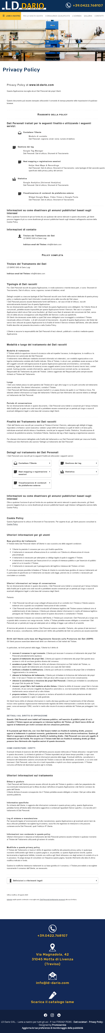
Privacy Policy (96, 1021)
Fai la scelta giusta (33, 16)
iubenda (9, 899)
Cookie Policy (12, 524)
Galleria (88, 16)
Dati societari (80, 1021)
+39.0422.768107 (88, 5)
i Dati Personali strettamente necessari (52, 899)
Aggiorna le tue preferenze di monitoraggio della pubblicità (52, 1027)
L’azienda (77, 16)
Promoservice (59, 1024)
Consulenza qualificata (57, 16)
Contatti (99, 16)
